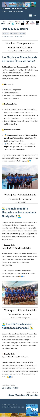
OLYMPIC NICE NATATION (14, 8)
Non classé (13, 33)
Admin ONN (18, 36)
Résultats (22, 33)
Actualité (5, 33)
